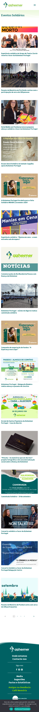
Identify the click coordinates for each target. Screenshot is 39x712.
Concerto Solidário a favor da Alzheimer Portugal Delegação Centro (16, 569)
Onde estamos (19, 655)
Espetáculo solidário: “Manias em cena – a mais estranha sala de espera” (19, 238)
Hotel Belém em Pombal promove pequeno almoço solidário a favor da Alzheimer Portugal (19, 128)
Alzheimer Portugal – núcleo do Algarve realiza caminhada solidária (19, 312)
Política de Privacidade (22, 709)
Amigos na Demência (19, 687)
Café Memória (19, 690)
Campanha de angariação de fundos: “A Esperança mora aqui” (16, 348)
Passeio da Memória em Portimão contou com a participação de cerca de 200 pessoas (19, 91)
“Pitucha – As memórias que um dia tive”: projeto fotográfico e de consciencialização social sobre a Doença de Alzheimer (18, 460)
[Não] (37, 706)
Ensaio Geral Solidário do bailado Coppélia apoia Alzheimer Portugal (17, 165)
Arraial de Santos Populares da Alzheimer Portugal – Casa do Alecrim (17, 422)
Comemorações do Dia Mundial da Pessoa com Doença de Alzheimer (18, 275)
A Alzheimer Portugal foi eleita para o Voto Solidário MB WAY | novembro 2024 (17, 201)
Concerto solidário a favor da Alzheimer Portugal (16, 532)
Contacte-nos (19, 658)
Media (19, 676)
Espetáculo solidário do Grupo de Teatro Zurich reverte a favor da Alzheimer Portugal (19, 54)
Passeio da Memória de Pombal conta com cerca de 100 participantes (19, 606)
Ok (11, 709)
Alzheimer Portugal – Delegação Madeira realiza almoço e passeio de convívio (16, 385)
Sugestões (19, 679)
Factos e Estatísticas (19, 682)
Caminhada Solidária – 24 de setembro (16, 496)
